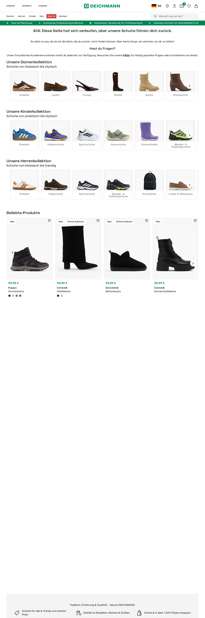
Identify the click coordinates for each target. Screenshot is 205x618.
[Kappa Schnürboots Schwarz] (29, 263)
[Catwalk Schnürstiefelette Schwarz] (175, 263)
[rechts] (193, 263)
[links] (190, 86)
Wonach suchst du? (171, 16)
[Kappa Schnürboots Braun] (20, 296)
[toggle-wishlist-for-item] (49, 220)
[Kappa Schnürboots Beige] (13, 296)
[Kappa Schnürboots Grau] (17, 296)
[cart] (196, 6)
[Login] (174, 6)
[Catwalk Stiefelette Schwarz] (78, 263)
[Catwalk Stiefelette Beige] (62, 296)
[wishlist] (189, 6)
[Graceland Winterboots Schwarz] (127, 263)
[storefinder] (167, 6)
